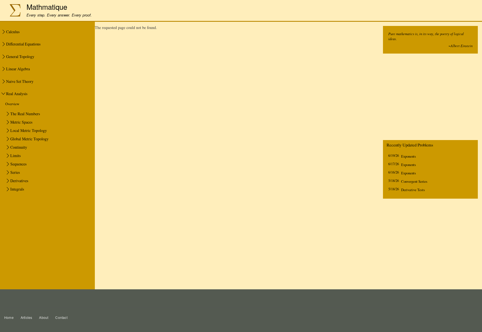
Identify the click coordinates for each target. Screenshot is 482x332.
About (43, 317)
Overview (12, 104)
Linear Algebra (18, 68)
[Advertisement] (430, 98)
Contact (61, 317)
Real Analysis (16, 93)
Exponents (408, 156)
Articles (26, 317)
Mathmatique (46, 7)
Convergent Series (414, 181)
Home (9, 317)
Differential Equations (23, 44)
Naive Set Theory (19, 81)
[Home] (12, 11)
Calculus (13, 31)
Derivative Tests (413, 189)
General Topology (20, 56)
